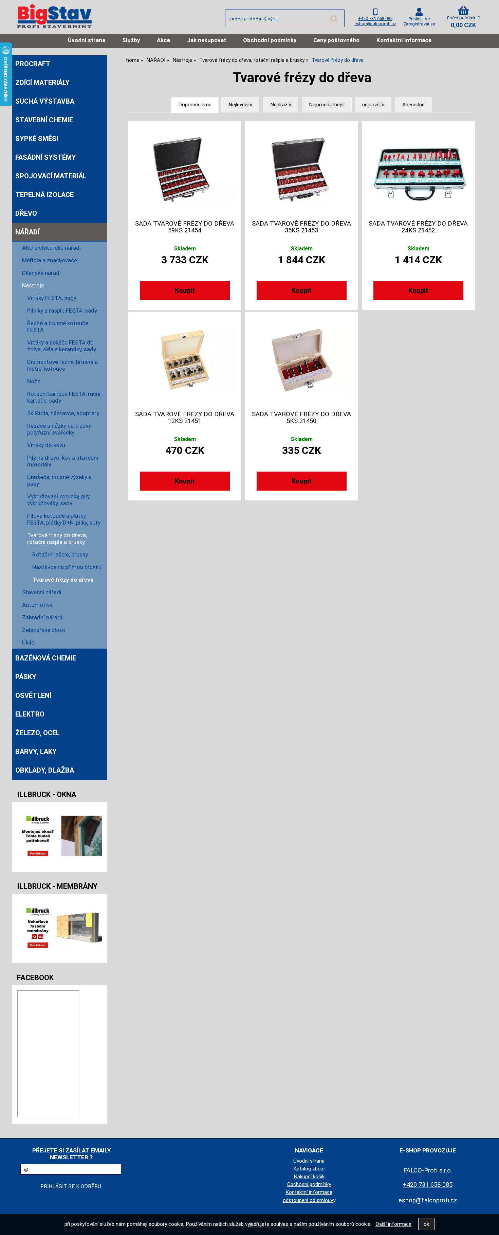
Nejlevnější (240, 105)
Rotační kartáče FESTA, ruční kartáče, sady (63, 397)
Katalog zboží (309, 1169)
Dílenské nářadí (41, 272)
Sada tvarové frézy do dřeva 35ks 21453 (301, 227)
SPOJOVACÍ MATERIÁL (51, 176)
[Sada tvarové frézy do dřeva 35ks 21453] (301, 170)
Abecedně (413, 105)
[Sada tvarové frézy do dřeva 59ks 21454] (185, 170)
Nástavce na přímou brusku (66, 567)
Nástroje (33, 285)
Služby (131, 40)
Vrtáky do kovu (46, 445)
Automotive (37, 604)
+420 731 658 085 (375, 18)
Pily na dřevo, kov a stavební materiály (62, 461)
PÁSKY (25, 677)
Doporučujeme (194, 105)
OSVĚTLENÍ (33, 695)
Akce (163, 40)
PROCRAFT (33, 64)
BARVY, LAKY (36, 751)
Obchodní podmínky (269, 40)
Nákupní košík (309, 1177)
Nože (33, 381)
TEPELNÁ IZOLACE (44, 195)
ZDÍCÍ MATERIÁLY (42, 82)
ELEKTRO (29, 714)
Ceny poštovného (336, 40)
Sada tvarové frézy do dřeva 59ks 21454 (184, 227)
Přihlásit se (419, 18)
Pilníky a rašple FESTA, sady (62, 310)
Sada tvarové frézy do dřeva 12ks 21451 (184, 417)
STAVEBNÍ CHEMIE (44, 120)
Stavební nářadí (41, 592)
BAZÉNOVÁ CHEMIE (45, 658)
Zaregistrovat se (419, 24)
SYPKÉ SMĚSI (36, 139)
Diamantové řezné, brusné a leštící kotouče (62, 365)
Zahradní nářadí (42, 617)
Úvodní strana (86, 40)
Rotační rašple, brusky (60, 554)
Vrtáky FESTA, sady (51, 298)
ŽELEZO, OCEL (37, 733)
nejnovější (373, 105)
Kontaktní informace (403, 40)
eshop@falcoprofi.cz (375, 23)
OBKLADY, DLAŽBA (44, 770)
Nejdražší (280, 105)
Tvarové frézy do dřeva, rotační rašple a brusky (57, 538)
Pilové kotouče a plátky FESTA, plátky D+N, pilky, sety (63, 519)
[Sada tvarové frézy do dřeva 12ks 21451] (185, 360)
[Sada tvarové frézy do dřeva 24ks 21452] (418, 169)
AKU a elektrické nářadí (51, 247)
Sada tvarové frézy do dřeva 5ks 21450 (301, 417)
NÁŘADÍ (27, 232)
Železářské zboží (44, 630)
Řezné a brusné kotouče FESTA (57, 326)
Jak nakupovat (206, 40)
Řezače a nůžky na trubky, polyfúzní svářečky (59, 429)
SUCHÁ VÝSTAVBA (44, 101)
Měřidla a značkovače (49, 260)
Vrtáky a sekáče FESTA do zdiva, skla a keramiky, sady (61, 346)
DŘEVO (26, 213)
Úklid (28, 642)
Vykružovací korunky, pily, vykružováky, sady (58, 500)
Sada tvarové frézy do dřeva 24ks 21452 (418, 227)
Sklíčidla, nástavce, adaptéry (63, 413)
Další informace (393, 1224)
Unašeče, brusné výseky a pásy (59, 480)
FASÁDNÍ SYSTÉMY (45, 157)
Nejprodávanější (327, 105)
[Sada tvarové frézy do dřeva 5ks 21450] (301, 360)
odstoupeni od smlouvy (309, 1200)
